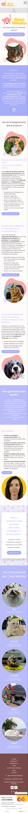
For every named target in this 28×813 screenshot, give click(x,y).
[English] (14, 792)
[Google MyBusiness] (12, 787)
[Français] (11, 792)
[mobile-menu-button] (25, 3)
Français (21, 811)
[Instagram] (15, 787)
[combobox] (22, 811)
